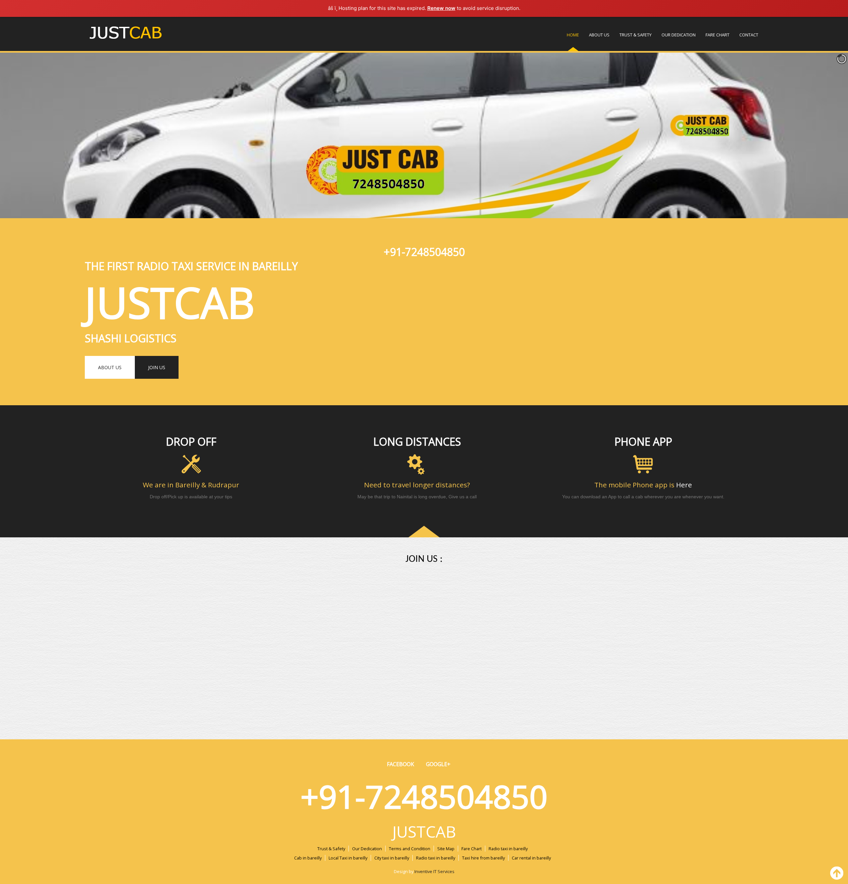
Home (573, 35)
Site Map (445, 849)
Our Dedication (679, 35)
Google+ (438, 764)
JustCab (424, 831)
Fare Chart (717, 35)
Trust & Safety (635, 35)
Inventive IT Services (434, 871)
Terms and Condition (409, 849)
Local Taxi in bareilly (348, 858)
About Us (599, 35)
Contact (748, 35)
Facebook (400, 764)
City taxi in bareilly (391, 858)
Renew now (441, 8)
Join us (156, 367)
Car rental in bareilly (531, 858)
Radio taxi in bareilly (508, 849)
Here (684, 484)
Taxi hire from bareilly (483, 858)
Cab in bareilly (308, 858)
